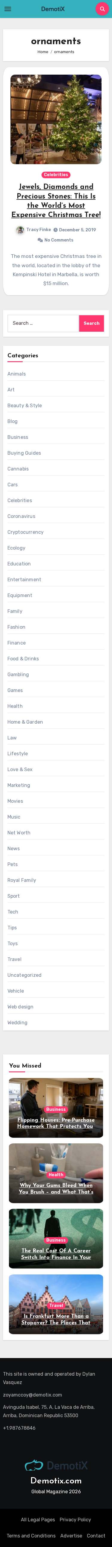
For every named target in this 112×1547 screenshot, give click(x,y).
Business (17, 437)
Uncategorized (24, 975)
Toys (12, 943)
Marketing (18, 785)
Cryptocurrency (25, 532)
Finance (16, 643)
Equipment (20, 595)
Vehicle (15, 991)
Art (11, 390)
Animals (16, 374)
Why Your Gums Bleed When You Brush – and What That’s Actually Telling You (56, 1192)
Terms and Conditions (31, 1536)
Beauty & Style (24, 405)
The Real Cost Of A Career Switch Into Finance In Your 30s (56, 1257)
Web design (20, 1007)
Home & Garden (25, 722)
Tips (12, 928)
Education (19, 564)
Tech (13, 912)
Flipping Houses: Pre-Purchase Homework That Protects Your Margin (56, 1127)
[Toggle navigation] (8, 9)
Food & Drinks (23, 659)
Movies (15, 801)
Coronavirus (21, 516)
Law (12, 738)
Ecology (16, 548)
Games (15, 690)
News (13, 848)
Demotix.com (56, 1481)
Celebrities (56, 174)
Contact (96, 1536)
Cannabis (18, 469)
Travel (14, 959)
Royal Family (21, 880)
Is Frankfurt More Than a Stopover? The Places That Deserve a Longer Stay (56, 1323)
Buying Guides (24, 453)
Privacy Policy (75, 1520)
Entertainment (24, 579)
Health (15, 706)
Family (14, 611)
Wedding (17, 1022)
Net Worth (19, 833)
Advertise (71, 1536)
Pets (12, 864)
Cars (12, 485)
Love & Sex (20, 769)
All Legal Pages (38, 1520)
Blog (12, 421)
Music (14, 817)
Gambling (18, 674)
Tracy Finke (38, 229)
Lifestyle (17, 753)
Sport (13, 896)
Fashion (16, 627)
